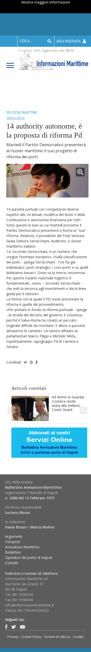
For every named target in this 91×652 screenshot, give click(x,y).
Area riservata (68, 41)
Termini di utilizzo (57, 636)
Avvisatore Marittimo (22, 547)
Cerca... (26, 41)
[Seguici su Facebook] (6, 627)
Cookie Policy (31, 636)
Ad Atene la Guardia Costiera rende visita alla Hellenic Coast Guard (68, 403)
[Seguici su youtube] (22, 627)
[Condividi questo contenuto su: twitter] (25, 362)
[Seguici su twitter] (13, 627)
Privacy (12, 636)
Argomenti (13, 536)
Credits (78, 636)
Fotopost (12, 541)
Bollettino (13, 552)
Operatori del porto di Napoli (28, 557)
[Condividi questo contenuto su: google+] (31, 362)
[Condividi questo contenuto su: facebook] (36, 362)
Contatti (11, 562)
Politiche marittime (21, 112)
